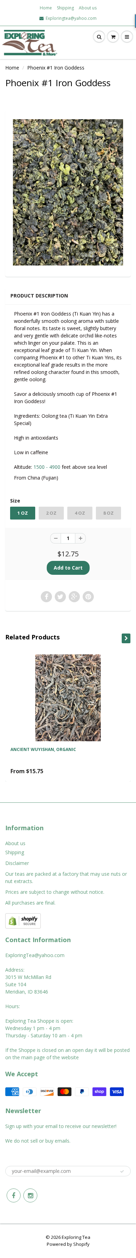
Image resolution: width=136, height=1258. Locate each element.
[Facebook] (14, 1195)
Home (46, 8)
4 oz (80, 513)
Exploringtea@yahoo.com (71, 18)
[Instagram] (30, 1195)
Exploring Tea (76, 1237)
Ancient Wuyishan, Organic (43, 749)
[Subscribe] (122, 1171)
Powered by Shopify (68, 1244)
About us (88, 8)
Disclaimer (17, 863)
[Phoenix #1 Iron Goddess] (68, 192)
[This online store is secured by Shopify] (23, 920)
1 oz (22, 513)
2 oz (51, 513)
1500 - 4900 (46, 467)
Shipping (65, 8)
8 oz (108, 513)
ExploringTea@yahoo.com (35, 955)
